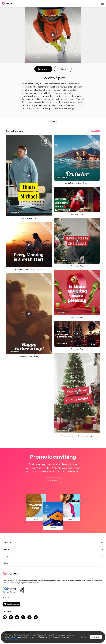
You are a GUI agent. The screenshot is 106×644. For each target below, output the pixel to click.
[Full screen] (77, 56)
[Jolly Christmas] (77, 292)
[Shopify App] (53, 604)
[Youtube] (17, 617)
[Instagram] (21, 590)
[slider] (28, 60)
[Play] (53, 35)
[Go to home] (9, 4)
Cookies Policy (12, 639)
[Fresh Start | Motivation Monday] (29, 244)
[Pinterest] (36, 617)
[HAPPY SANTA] (77, 199)
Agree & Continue (96, 637)
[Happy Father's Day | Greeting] (77, 158)
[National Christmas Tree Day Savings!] (77, 393)
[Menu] (102, 3)
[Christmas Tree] (77, 241)
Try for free (53, 480)
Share (63, 69)
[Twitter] (23, 617)
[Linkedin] (29, 617)
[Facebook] (9, 590)
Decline (83, 637)
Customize (43, 69)
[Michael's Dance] (29, 175)
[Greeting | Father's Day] (29, 313)
